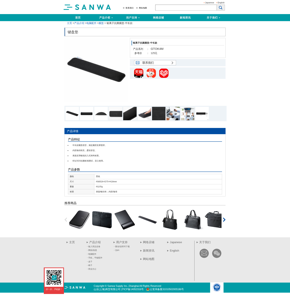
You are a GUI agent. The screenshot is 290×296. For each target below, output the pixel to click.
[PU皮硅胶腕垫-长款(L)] (147, 229)
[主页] (77, 17)
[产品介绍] (104, 17)
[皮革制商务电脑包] (193, 229)
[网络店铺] (158, 17)
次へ (224, 219)
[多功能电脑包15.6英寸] (215, 229)
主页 (69, 23)
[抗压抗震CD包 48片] (79, 229)
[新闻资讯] (185, 17)
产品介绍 (79, 23)
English (221, 3)
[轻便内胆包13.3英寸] (102, 229)
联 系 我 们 (129, 8)
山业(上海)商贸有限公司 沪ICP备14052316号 (119, 289)
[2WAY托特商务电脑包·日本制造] (170, 229)
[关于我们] (225, 17)
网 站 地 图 (143, 8)
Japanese (209, 3)
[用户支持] (144, 17)
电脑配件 (91, 23)
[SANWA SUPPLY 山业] (87, 9)
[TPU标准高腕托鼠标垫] (125, 229)
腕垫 (101, 23)
